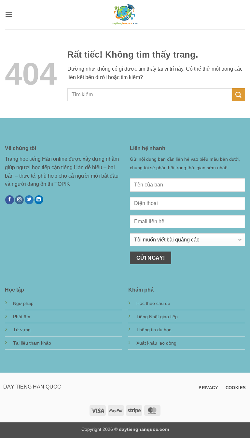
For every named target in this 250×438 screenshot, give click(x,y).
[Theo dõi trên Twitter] (29, 199)
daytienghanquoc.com (144, 429)
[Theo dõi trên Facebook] (9, 199)
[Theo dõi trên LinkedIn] (39, 199)
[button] (9, 14)
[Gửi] (238, 94)
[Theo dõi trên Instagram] (19, 199)
